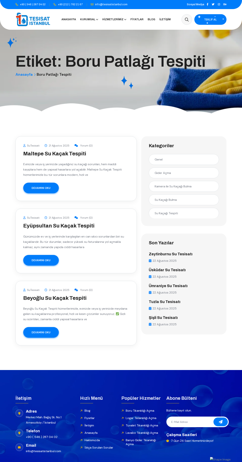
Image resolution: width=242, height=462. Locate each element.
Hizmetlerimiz (112, 19)
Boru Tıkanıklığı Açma (140, 411)
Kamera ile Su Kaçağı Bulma (173, 186)
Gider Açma (163, 173)
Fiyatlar (136, 19)
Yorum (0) (86, 145)
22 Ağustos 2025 (165, 261)
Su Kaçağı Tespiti (166, 213)
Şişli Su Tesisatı (163, 318)
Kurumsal (87, 19)
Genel (159, 159)
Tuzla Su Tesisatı (164, 302)
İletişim (165, 19)
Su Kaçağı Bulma (166, 200)
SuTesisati (33, 145)
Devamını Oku (41, 188)
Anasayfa (68, 19)
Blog (151, 19)
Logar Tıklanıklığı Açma (141, 418)
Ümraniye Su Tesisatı (168, 286)
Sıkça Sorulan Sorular (99, 448)
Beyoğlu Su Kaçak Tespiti (55, 298)
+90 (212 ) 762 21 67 (70, 4)
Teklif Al (210, 19)
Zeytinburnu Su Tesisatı (170, 254)
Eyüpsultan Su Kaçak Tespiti (59, 226)
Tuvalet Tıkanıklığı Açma (142, 425)
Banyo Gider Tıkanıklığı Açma (141, 442)
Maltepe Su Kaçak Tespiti (54, 154)
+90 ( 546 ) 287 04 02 (33, 4)
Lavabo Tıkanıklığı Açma (142, 433)
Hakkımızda (92, 440)
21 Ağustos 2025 (59, 145)
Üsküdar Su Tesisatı (167, 270)
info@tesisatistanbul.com (111, 4)
